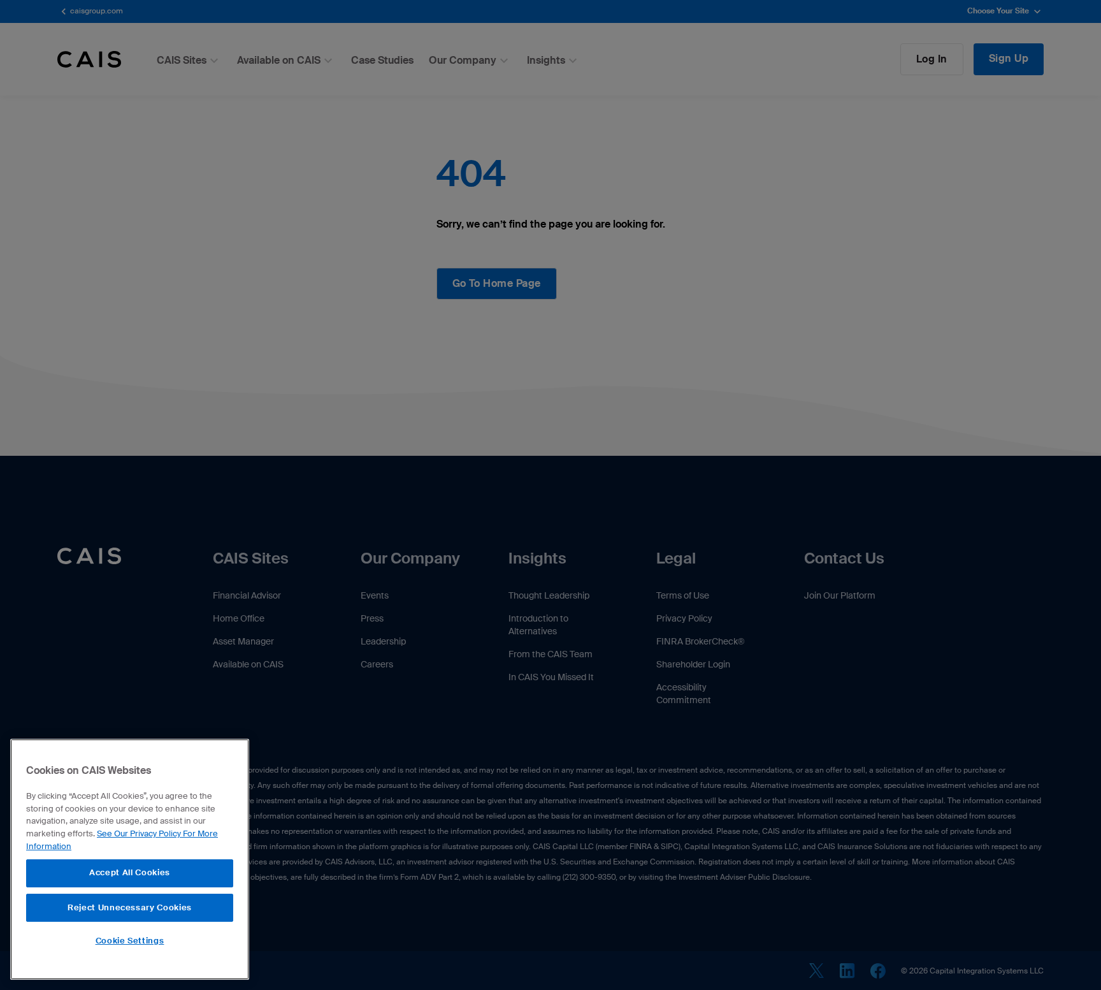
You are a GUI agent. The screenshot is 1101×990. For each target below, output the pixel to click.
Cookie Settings (130, 940)
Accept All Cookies (129, 872)
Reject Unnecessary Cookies (130, 906)
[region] (129, 859)
